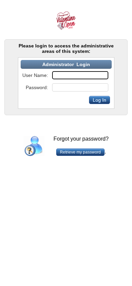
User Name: (35, 75)
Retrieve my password (80, 152)
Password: (37, 87)
